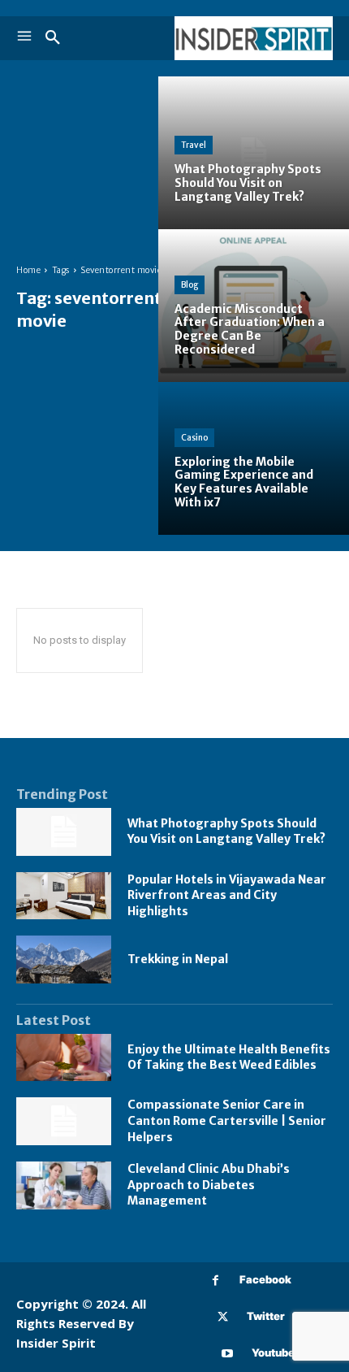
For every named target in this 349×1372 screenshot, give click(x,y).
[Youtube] (227, 1353)
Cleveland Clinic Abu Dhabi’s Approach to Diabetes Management (208, 1184)
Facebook (265, 1279)
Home (28, 270)
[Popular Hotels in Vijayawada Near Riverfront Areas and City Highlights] (63, 896)
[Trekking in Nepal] (63, 959)
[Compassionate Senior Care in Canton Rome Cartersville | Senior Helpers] (63, 1121)
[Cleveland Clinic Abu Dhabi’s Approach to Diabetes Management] (63, 1185)
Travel (193, 145)
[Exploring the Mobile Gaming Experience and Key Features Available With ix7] (253, 458)
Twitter (266, 1315)
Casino (194, 437)
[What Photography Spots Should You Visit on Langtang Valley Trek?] (253, 152)
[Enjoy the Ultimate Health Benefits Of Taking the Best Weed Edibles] (63, 1058)
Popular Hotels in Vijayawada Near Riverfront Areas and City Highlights (226, 895)
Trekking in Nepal (177, 959)
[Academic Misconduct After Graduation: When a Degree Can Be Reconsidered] (253, 305)
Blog (189, 285)
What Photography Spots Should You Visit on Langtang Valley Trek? (226, 831)
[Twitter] (223, 1317)
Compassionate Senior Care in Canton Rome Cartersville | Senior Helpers (226, 1120)
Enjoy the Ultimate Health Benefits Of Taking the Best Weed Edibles (228, 1057)
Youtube (273, 1352)
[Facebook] (215, 1280)
